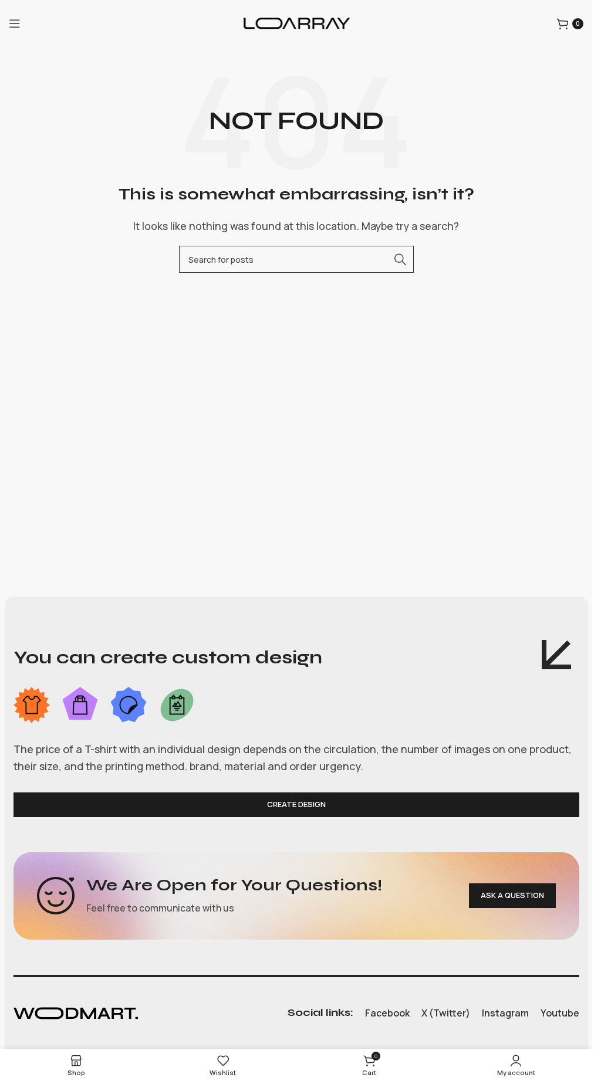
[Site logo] (296, 22)
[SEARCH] (400, 259)
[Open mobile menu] (14, 23)
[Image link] (75, 1012)
